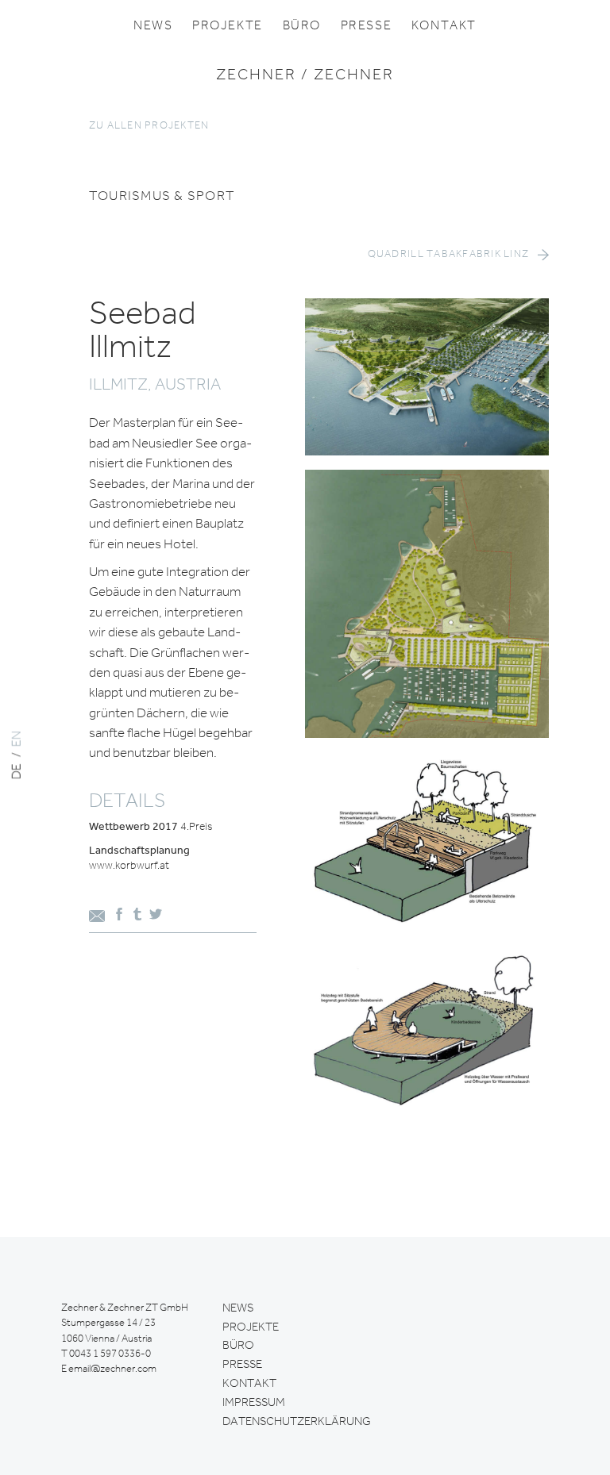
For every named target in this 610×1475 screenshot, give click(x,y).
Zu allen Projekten (149, 126)
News (152, 26)
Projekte (227, 26)
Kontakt (444, 26)
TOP (576, 744)
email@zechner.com (112, 1369)
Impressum (253, 1402)
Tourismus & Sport (161, 196)
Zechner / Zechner (305, 75)
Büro (302, 26)
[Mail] (97, 918)
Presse (366, 26)
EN (17, 739)
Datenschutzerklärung (296, 1421)
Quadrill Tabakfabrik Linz (449, 254)
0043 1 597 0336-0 (110, 1354)
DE (17, 771)
